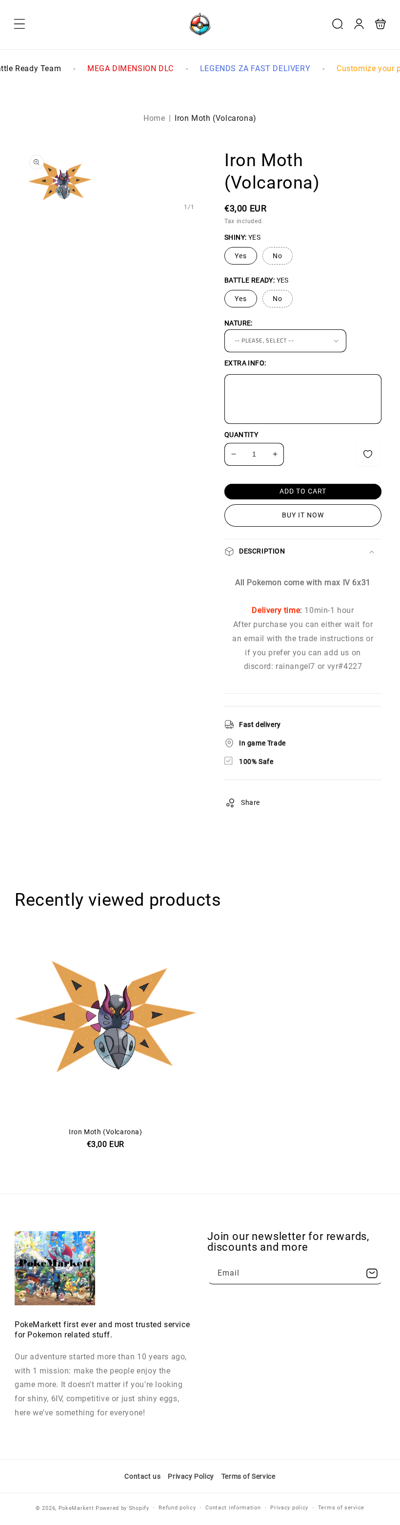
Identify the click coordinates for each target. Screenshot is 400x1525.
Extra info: (245, 363)
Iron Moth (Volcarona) (105, 1113)
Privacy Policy (191, 1476)
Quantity (241, 434)
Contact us (142, 1476)
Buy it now (303, 515)
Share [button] (250, 802)
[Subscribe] (371, 1273)
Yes (241, 256)
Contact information (232, 1508)
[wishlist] (368, 454)
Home (154, 118)
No (277, 256)
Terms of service (341, 1508)
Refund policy (177, 1508)
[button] (19, 24)
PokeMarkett (76, 1508)
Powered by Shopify (122, 1508)
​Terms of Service (248, 1476)
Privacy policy (289, 1508)
